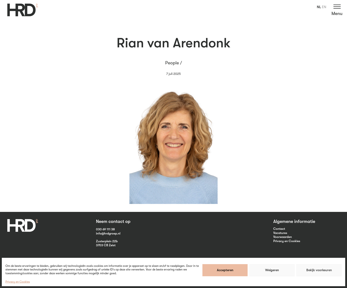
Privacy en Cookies (17, 281)
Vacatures (280, 233)
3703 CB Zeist (105, 245)
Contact (279, 229)
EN (324, 7)
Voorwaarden (282, 237)
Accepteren (225, 270)
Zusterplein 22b (107, 241)
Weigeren (272, 270)
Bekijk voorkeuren (319, 270)
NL (319, 7)
